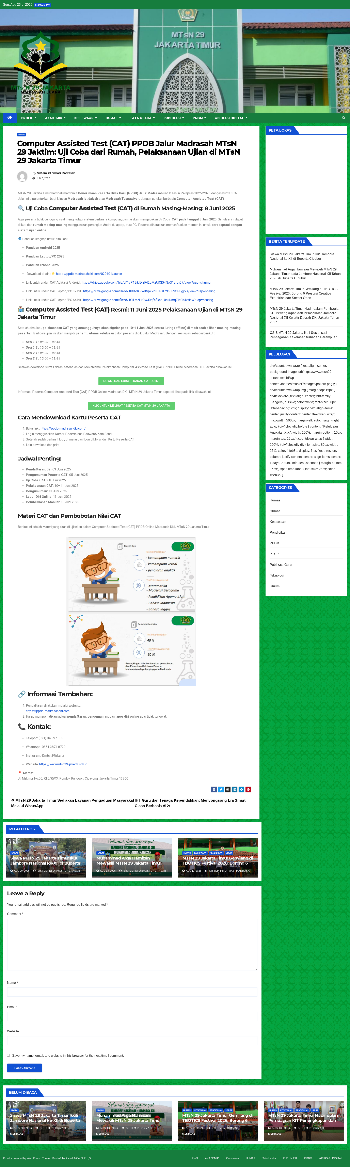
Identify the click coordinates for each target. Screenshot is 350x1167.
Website (13, 1031)
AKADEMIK (54, 118)
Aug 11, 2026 (195, 1128)
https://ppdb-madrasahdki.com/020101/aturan (89, 274)
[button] (343, 118)
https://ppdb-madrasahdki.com (47, 711)
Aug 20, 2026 (23, 1128)
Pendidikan (216, 853)
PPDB (274, 543)
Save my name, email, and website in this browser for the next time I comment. (68, 1055)
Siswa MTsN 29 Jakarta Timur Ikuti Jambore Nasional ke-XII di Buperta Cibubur (45, 863)
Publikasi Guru (281, 564)
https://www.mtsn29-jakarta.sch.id (63, 764)
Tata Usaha (141, 118)
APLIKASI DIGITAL (230, 118)
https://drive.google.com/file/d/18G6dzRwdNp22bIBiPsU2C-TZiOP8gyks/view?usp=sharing (149, 291)
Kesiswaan (84, 118)
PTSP (274, 554)
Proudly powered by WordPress (22, 1158)
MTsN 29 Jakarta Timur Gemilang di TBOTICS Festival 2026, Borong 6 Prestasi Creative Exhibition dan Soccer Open (217, 866)
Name (12, 982)
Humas (187, 853)
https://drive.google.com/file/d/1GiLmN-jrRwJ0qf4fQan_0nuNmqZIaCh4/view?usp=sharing (148, 300)
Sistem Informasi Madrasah (56, 173)
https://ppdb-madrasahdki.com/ (63, 428)
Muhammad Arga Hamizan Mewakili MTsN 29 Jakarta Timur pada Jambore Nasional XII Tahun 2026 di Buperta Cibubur (129, 866)
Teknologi (277, 575)
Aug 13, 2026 (109, 1128)
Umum (21, 134)
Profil (27, 118)
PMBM (198, 118)
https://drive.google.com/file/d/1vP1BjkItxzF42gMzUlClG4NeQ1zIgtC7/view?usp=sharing (146, 282)
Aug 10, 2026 (281, 1128)
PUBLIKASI (173, 118)
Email (12, 1007)
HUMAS (112, 118)
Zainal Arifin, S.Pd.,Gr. (79, 1158)
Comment (15, 914)
